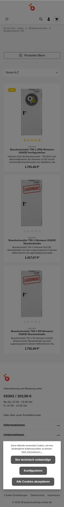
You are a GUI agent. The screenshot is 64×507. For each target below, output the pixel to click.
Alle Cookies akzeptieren (33, 481)
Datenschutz (38, 495)
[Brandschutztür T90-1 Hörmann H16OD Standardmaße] (32, 203)
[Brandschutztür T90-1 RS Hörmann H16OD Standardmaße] (32, 293)
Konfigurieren (33, 470)
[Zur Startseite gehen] (32, 7)
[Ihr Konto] (48, 19)
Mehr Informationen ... (32, 452)
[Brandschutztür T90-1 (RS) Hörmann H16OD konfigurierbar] (32, 112)
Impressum (53, 495)
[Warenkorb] (56, 19)
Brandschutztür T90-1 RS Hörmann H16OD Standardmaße (32, 333)
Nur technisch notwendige (33, 459)
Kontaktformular (32, 415)
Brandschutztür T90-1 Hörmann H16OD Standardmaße (32, 242)
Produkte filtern (34, 55)
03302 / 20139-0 (17, 396)
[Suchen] (40, 19)
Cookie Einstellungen (16, 495)
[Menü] (7, 19)
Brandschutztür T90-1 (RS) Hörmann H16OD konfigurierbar (32, 151)
